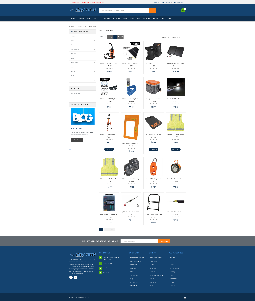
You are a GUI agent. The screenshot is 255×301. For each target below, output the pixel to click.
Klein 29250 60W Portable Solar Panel (181, 63)
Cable (95, 18)
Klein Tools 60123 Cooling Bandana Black (116, 99)
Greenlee (153, 268)
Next (111, 229)
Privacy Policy (134, 282)
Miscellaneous (90, 26)
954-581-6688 (107, 263)
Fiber (125, 18)
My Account (179, 2)
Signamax (153, 282)
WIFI (169, 18)
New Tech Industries (156, 257)
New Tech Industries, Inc (81, 297)
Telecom (81, 18)
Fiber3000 (133, 264)
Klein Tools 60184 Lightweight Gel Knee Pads (139, 179)
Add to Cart (109, 149)
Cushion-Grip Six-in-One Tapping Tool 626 (183, 212)
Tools (163, 18)
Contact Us (133, 285)
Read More (77, 140)
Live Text (167, 2)
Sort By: (165, 37)
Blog (131, 278)
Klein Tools (153, 261)
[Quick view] (109, 47)
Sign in (157, 2)
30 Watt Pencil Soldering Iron (133, 212)
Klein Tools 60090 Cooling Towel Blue (137, 99)
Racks (155, 18)
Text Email (106, 272)
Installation (135, 18)
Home (73, 18)
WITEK (152, 278)
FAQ (131, 272)
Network (146, 18)
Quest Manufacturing (156, 275)
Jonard (152, 264)
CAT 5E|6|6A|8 (105, 18)
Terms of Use (134, 275)
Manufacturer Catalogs (137, 257)
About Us (133, 268)
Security (116, 18)
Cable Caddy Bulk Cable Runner (157, 214)
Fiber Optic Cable (135, 261)
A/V (88, 18)
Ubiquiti (152, 272)
